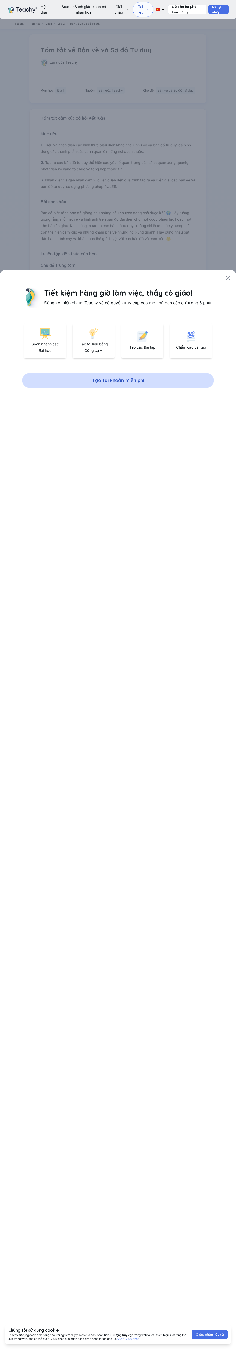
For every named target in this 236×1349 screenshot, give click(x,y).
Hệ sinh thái (47, 9)
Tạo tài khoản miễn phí (118, 380)
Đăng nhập (216, 9)
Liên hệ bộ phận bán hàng (185, 9)
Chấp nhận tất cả (210, 1334)
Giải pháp (118, 9)
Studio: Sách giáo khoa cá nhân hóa (84, 9)
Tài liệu (140, 9)
